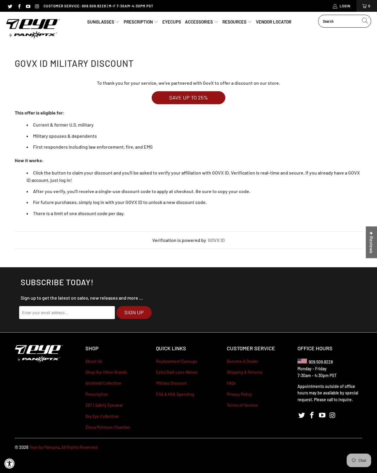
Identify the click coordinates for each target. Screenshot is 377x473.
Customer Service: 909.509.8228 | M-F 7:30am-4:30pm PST (98, 6)
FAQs (231, 383)
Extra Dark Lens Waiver (177, 372)
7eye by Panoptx (44, 447)
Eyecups (171, 21)
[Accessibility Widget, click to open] (9, 463)
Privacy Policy (239, 394)
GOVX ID (216, 240)
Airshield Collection (103, 383)
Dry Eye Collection (102, 416)
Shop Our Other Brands (106, 372)
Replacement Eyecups (176, 361)
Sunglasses (101, 21)
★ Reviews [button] (371, 242)
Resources (234, 21)
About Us (93, 361)
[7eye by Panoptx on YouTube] (27, 6)
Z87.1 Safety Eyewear (104, 405)
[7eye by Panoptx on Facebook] (18, 6)
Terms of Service (242, 405)
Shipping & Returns (244, 372)
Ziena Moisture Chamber (107, 427)
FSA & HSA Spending (175, 394)
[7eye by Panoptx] (33, 29)
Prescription (139, 21)
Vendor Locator (273, 21)
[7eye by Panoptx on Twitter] (9, 6)
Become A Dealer (242, 361)
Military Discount (171, 383)
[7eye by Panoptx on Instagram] (36, 6)
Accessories (199, 21)
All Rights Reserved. (79, 447)
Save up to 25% (188, 97)
